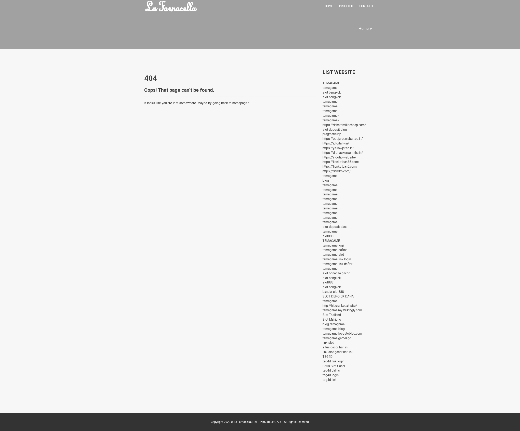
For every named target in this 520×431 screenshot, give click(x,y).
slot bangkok (332, 92)
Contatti (366, 6)
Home (329, 6)
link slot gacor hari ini (337, 352)
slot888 (328, 236)
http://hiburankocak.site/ (340, 306)
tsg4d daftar (331, 370)
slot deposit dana (335, 129)
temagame (330, 88)
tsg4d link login (333, 361)
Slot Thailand (332, 315)
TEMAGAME (331, 83)
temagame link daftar (337, 264)
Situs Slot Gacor (334, 366)
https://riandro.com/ (337, 171)
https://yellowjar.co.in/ (338, 148)
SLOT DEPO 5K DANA (338, 296)
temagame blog (334, 329)
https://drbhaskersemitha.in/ (343, 153)
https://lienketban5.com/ (340, 166)
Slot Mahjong (332, 319)
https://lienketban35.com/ (341, 162)
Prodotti (346, 6)
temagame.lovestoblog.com (342, 333)
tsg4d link (330, 380)
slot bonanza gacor (336, 273)
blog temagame (334, 324)
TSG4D (328, 357)
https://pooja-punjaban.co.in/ (343, 139)
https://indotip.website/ (339, 157)
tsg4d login (331, 375)
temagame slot (333, 254)
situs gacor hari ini (335, 347)
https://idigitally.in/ (336, 143)
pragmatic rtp (332, 134)
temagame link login (337, 259)
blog (326, 180)
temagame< (331, 115)
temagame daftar (335, 250)
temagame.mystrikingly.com (342, 310)
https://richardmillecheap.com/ (344, 125)
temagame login (334, 245)
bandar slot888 (333, 292)
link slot (328, 343)
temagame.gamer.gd (337, 338)
